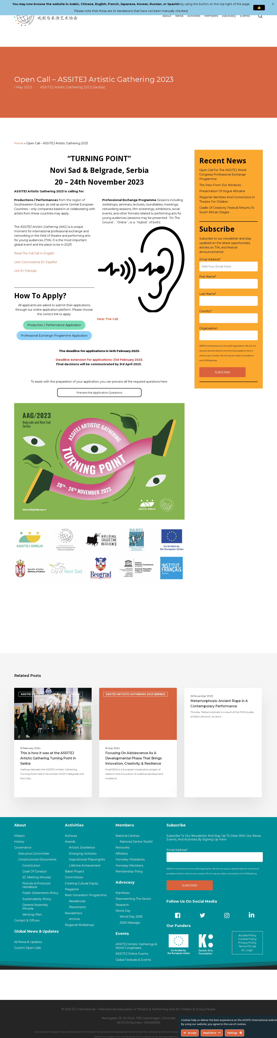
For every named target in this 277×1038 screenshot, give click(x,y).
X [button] (273, 4)
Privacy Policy (247, 942)
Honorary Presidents (130, 859)
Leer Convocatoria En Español (35, 262)
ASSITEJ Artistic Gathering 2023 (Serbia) (72, 87)
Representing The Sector (133, 899)
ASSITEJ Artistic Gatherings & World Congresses (136, 946)
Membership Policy (129, 871)
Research (122, 905)
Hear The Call (107, 319)
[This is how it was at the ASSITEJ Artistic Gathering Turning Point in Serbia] (53, 742)
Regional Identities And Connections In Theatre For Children (227, 199)
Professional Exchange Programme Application (54, 335)
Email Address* (209, 259)
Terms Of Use (247, 946)
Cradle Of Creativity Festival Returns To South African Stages (226, 210)
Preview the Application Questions (99, 392)
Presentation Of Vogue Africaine (222, 191)
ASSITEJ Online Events (132, 954)
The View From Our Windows (220, 185)
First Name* (207, 276)
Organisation (208, 328)
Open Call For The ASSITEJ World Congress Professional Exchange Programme (222, 174)
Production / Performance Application (54, 325)
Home (18, 143)
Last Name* (207, 294)
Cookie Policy (247, 939)
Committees (74, 877)
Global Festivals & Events (133, 960)
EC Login (247, 950)
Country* (205, 311)
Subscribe (176, 825)
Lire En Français (25, 271)
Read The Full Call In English (34, 253)
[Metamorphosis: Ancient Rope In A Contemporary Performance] (223, 742)
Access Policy (247, 935)
